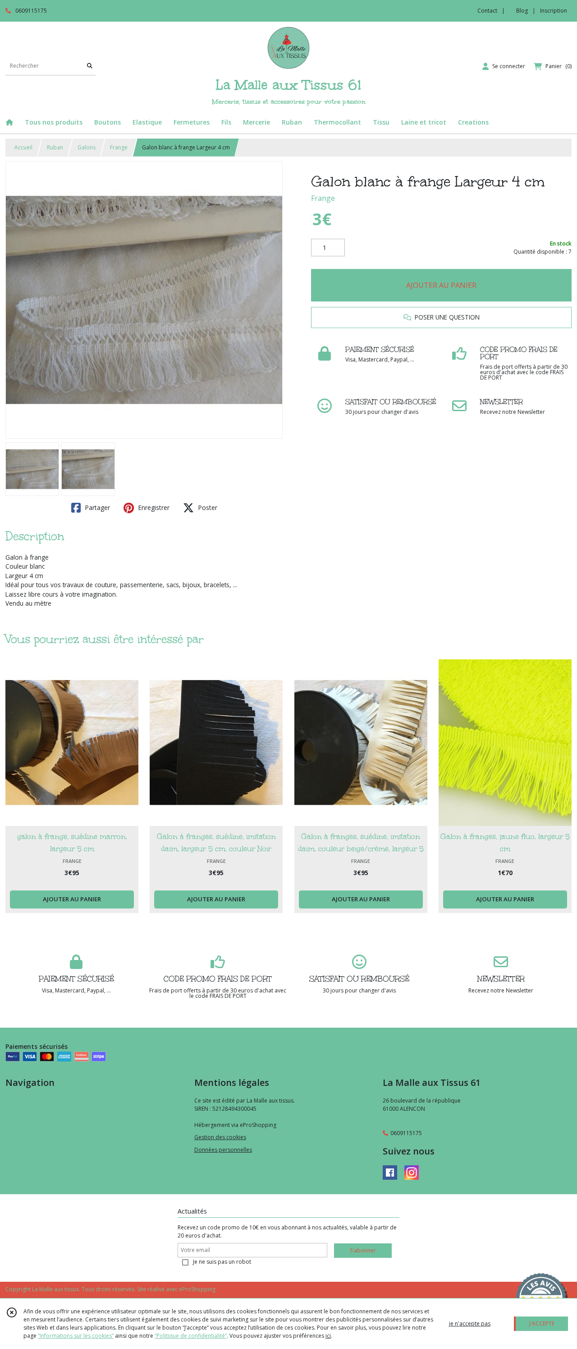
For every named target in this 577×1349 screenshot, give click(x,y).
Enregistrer (152, 507)
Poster (206, 507)
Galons (87, 147)
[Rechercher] (90, 66)
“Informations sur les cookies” (76, 1336)
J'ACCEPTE (541, 1323)
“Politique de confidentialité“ (191, 1336)
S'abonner (363, 1250)
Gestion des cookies (220, 1137)
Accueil (23, 147)
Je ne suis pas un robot (222, 1262)
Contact (487, 10)
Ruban (55, 147)
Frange (119, 147)
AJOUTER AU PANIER (441, 285)
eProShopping (197, 1289)
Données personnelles (223, 1150)
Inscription (553, 10)
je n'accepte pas (469, 1323)
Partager (96, 507)
